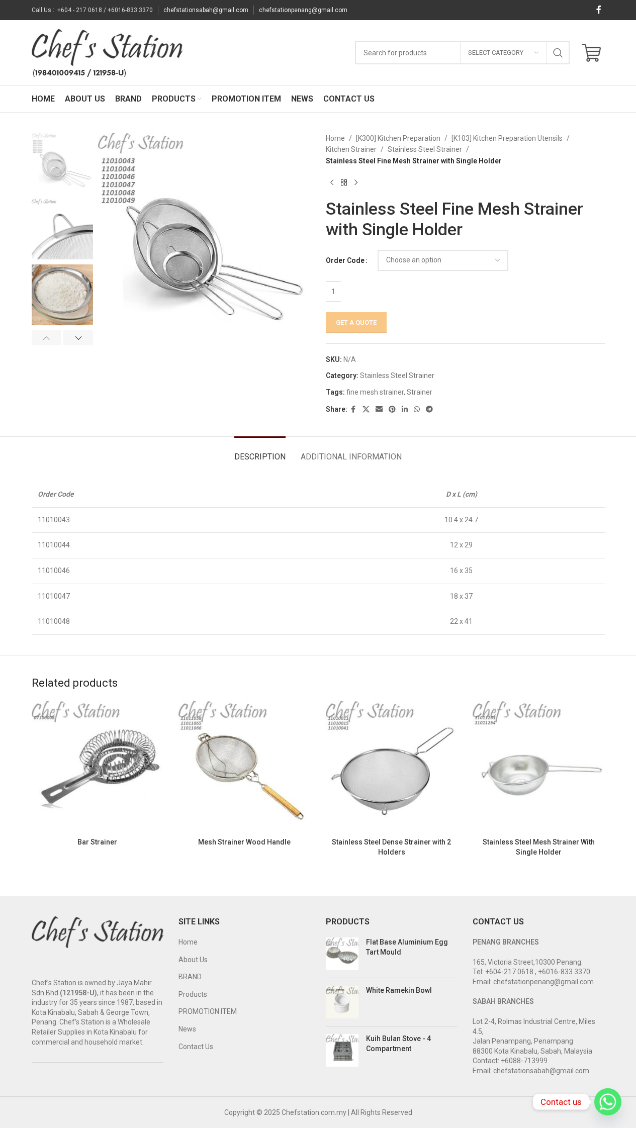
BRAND (190, 977)
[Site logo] (107, 52)
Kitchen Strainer (351, 149)
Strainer (419, 392)
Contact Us (195, 1047)
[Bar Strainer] (98, 767)
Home (335, 138)
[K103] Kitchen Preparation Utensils (507, 138)
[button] (46, 337)
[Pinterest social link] (392, 409)
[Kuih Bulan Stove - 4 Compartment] (342, 1050)
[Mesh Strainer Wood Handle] (244, 767)
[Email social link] (379, 409)
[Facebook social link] (599, 10)
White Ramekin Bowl (399, 990)
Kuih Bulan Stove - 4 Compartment (398, 1044)
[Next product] (356, 182)
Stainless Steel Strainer (425, 149)
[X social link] (366, 409)
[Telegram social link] (429, 409)
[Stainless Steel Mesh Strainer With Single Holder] (539, 767)
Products (192, 994)
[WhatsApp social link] (417, 409)
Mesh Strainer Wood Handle (244, 842)
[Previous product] (332, 182)
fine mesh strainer (375, 392)
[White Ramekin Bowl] (342, 1002)
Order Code (345, 260)
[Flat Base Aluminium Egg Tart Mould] (342, 953)
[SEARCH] (558, 52)
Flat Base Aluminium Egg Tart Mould (407, 947)
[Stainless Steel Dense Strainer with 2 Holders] (392, 767)
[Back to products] (344, 182)
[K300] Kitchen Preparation (398, 138)
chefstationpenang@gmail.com (303, 10)
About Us (193, 960)
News (187, 1029)
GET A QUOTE (356, 322)
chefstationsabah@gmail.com (205, 10)
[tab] (260, 451)
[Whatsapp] (607, 1101)
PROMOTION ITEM (207, 1011)
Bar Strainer (97, 842)
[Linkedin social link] (405, 409)
